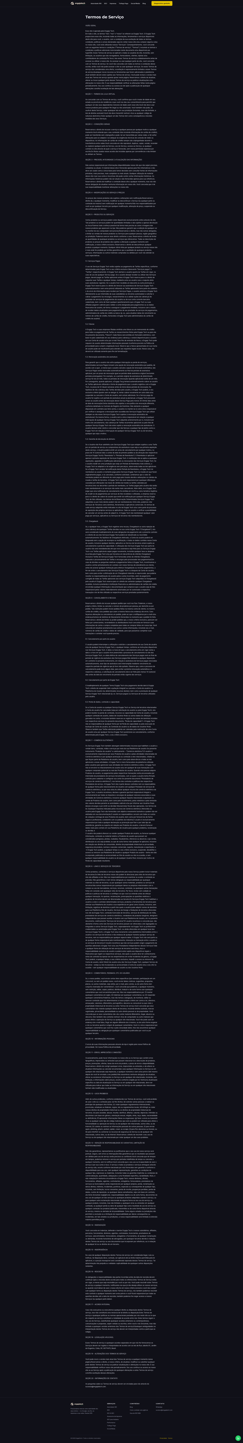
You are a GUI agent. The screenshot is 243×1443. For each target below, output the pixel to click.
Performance (111, 1422)
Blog (144, 3)
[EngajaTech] (78, 3)
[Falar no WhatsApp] (238, 1438)
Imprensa (113, 3)
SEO (105, 3)
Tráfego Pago (123, 3)
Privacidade (163, 1438)
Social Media (135, 3)
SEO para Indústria (113, 1419)
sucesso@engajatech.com (164, 1410)
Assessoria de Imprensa (114, 1416)
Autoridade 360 (96, 3)
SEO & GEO (110, 1413)
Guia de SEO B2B (135, 1413)
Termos (170, 1438)
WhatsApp (159, 1407)
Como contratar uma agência (139, 1410)
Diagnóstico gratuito (162, 3)
